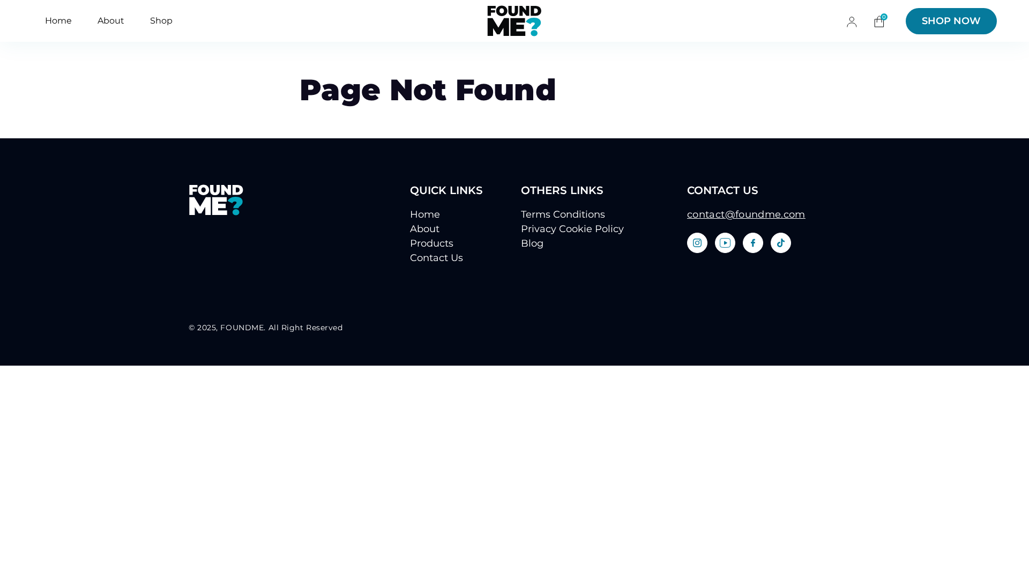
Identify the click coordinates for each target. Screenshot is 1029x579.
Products (431, 243)
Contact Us (436, 258)
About (111, 21)
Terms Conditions (563, 214)
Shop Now (951, 21)
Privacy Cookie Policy (572, 229)
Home (58, 21)
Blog (532, 243)
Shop (161, 21)
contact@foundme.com (746, 214)
